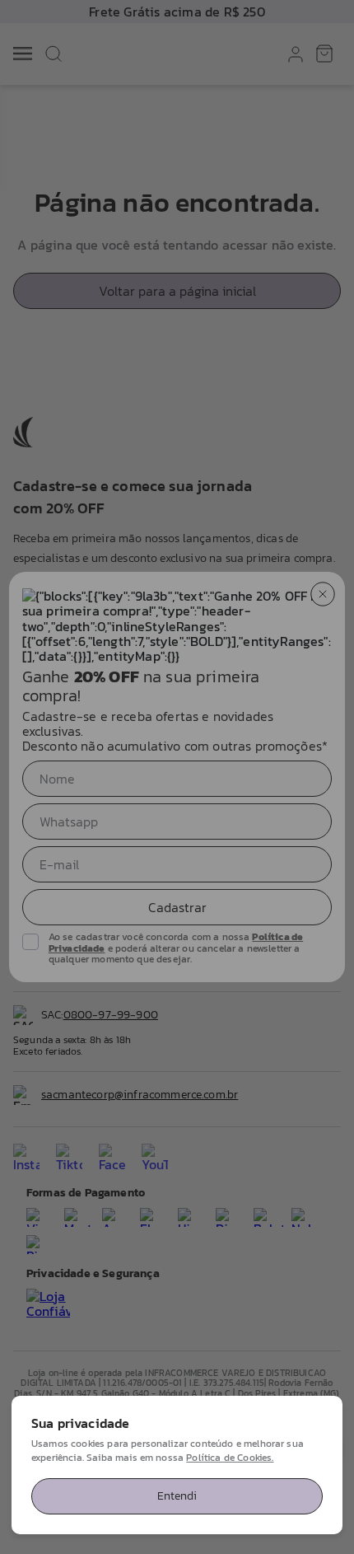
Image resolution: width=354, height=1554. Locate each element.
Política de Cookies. (229, 1457)
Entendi (177, 1496)
